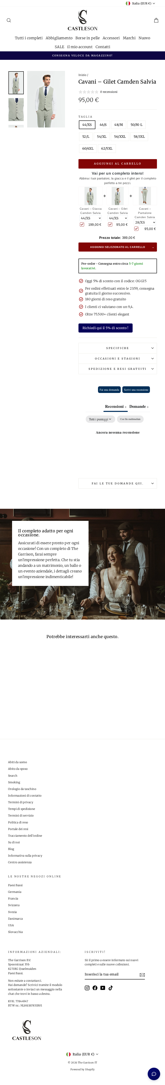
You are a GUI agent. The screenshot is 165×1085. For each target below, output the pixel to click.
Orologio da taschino (22, 789)
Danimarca (15, 918)
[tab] (139, 407)
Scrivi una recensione (136, 390)
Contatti (103, 47)
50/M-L (136, 125)
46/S (103, 125)
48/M (118, 125)
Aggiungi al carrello (117, 163)
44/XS (87, 125)
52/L (86, 137)
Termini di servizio (21, 815)
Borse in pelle (87, 38)
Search (12, 775)
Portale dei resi (18, 829)
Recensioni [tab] (115, 406)
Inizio (82, 75)
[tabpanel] (118, 445)
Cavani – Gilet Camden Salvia (117, 211)
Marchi (129, 38)
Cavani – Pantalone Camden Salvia (145, 213)
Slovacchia (15, 932)
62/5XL (106, 148)
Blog (11, 849)
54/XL (101, 137)
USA (11, 925)
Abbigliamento (59, 38)
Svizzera (14, 905)
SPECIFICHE (117, 348)
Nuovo (144, 38)
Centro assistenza (20, 862)
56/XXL (120, 137)
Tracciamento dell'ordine (25, 835)
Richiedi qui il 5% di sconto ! (105, 328)
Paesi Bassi (15, 885)
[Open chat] (154, 1074)
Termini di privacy (20, 802)
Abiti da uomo (17, 762)
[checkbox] (130, 419)
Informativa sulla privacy (25, 855)
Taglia (85, 116)
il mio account (80, 47)
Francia (13, 898)
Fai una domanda (109, 390)
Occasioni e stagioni (117, 358)
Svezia (12, 912)
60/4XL (88, 148)
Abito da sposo (18, 769)
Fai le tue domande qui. (118, 483)
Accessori (111, 38)
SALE (59, 47)
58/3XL (139, 137)
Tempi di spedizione (21, 809)
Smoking (14, 782)
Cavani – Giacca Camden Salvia (91, 211)
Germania (14, 892)
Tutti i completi (29, 38)
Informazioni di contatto (25, 795)
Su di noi (14, 842)
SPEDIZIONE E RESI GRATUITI (118, 368)
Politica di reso (18, 822)
